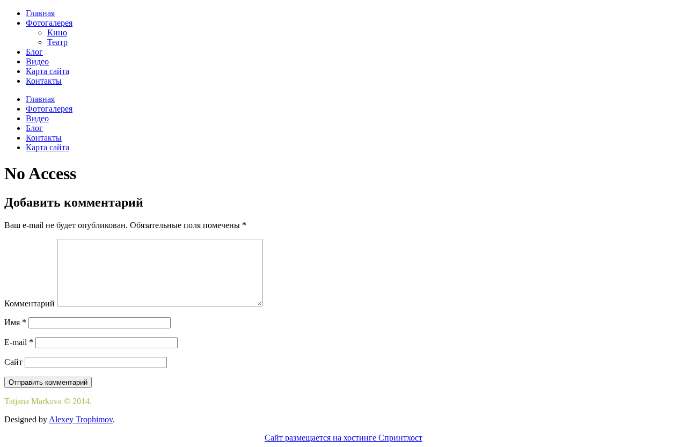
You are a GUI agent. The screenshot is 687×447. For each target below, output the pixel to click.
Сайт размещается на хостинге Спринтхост (343, 437)
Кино (57, 32)
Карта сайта (47, 71)
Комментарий (29, 303)
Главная (40, 13)
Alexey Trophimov (81, 419)
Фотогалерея (49, 22)
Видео (37, 61)
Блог (34, 51)
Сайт (13, 362)
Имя (15, 322)
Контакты (44, 80)
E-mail (18, 342)
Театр (57, 42)
